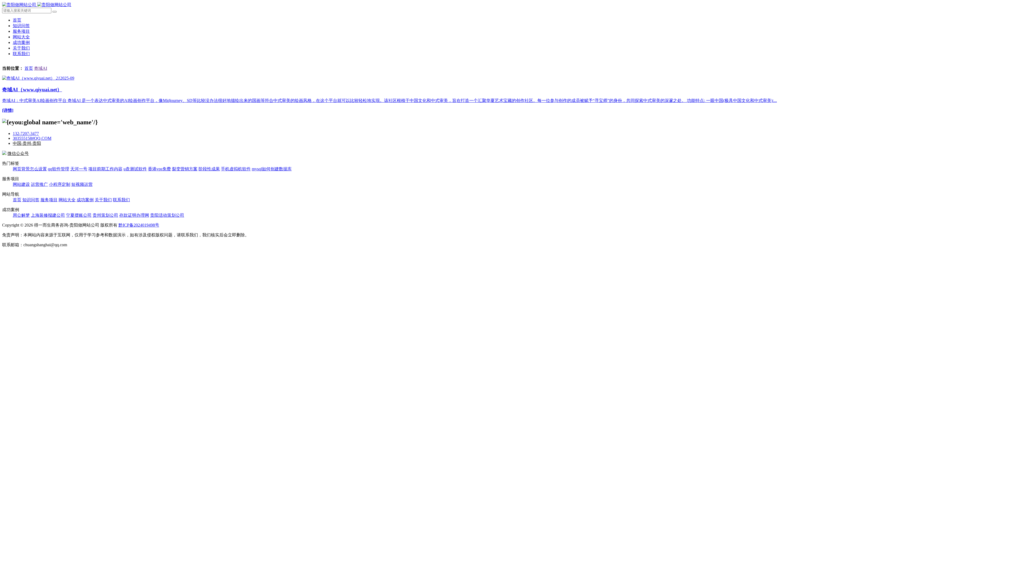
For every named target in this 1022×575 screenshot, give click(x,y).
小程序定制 (59, 184)
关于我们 (21, 48)
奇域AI (40, 68)
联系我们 (21, 53)
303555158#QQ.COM (32, 138)
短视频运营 (82, 184)
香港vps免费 (159, 169)
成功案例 (21, 42)
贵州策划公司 (105, 215)
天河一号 (78, 169)
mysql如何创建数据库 (272, 169)
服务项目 (21, 31)
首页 (17, 20)
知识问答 (21, 25)
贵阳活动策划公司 (167, 215)
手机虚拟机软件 (236, 169)
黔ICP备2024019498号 (138, 225)
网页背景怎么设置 (30, 169)
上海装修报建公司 (48, 215)
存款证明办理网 (134, 215)
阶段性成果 (209, 169)
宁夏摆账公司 (79, 215)
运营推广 (39, 184)
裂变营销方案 (184, 169)
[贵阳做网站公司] (36, 4)
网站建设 (21, 184)
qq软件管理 (58, 169)
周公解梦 (21, 215)
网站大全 (21, 37)
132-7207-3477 (26, 133)
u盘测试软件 (135, 169)
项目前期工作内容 (105, 169)
